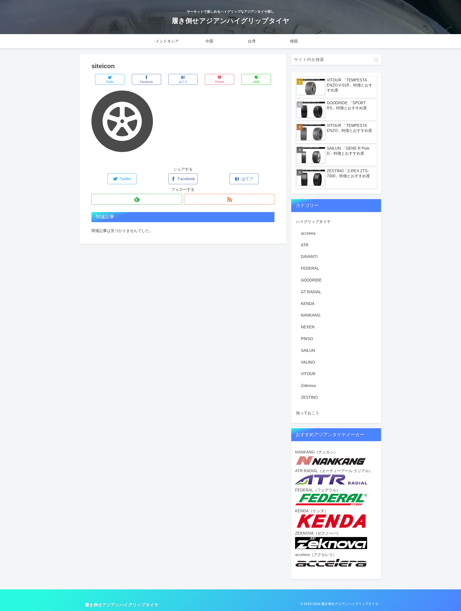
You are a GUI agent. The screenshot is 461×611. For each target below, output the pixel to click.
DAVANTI (309, 257)
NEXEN (308, 327)
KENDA (308, 304)
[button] (376, 59)
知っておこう (307, 413)
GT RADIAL (311, 292)
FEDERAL (310, 268)
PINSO (307, 339)
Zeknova (308, 386)
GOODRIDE (311, 280)
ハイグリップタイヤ (313, 222)
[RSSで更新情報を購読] (229, 199)
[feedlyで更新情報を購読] (136, 199)
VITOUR (308, 374)
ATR (305, 245)
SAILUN (308, 350)
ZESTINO (309, 397)
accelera (308, 233)
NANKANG (310, 315)
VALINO (308, 362)
